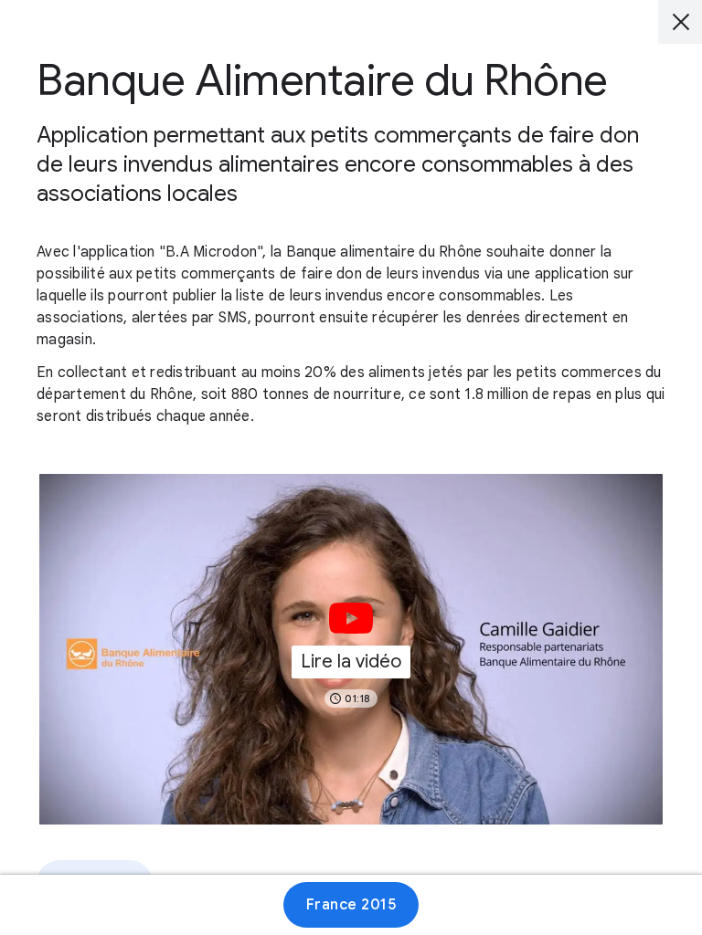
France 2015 (351, 905)
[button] (351, 649)
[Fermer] (680, 22)
